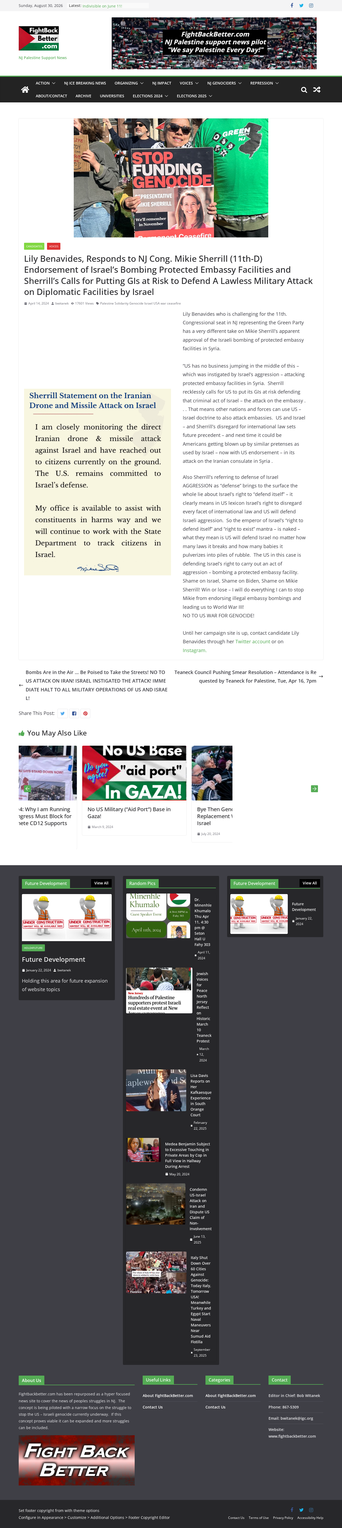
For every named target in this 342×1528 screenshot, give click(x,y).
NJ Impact (161, 83)
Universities (112, 95)
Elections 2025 (192, 95)
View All (101, 883)
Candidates (34, 246)
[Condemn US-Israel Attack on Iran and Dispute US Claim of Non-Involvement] (155, 1215)
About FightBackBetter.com (168, 1395)
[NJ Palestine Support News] (25, 89)
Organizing (126, 83)
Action (43, 83)
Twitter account (252, 641)
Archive (83, 95)
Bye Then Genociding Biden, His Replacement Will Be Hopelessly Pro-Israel (179, 816)
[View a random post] (316, 89)
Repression (261, 83)
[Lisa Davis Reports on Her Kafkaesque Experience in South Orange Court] (156, 1101)
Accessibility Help (310, 1517)
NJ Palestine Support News (43, 57)
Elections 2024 (147, 95)
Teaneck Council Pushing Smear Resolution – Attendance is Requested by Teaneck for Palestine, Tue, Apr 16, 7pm (245, 676)
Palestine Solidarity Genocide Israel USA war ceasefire (140, 303)
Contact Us (153, 1407)
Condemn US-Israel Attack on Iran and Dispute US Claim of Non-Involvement (201, 1209)
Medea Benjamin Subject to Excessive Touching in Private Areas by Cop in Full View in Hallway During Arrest (187, 1155)
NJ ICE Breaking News (85, 83)
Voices (186, 83)
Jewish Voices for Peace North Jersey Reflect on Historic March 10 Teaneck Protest (204, 1007)
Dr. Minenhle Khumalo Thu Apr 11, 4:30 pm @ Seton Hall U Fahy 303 (203, 922)
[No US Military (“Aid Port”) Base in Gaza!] (71, 750)
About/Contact (51, 95)
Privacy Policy (283, 1517)
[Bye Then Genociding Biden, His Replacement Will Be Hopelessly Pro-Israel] (180, 750)
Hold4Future (33, 948)
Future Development (53, 959)
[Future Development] (67, 917)
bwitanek (62, 303)
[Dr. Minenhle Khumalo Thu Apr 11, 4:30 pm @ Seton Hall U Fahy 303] (158, 929)
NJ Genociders (221, 83)
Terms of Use (259, 1517)
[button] (53, 83)
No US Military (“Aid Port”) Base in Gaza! (65, 813)
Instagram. (195, 650)
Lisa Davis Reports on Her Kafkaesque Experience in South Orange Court (201, 1095)
